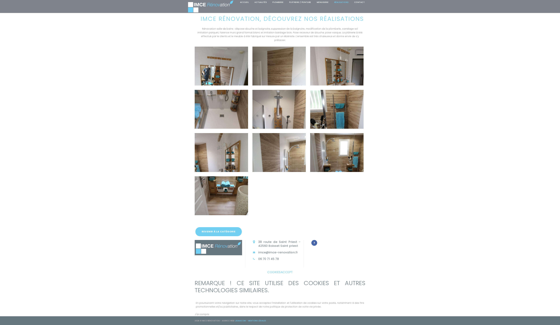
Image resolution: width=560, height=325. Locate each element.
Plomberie (278, 2)
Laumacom (240, 320)
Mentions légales (257, 320)
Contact (359, 2)
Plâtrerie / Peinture (300, 2)
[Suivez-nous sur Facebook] (314, 243)
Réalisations (341, 2)
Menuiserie (323, 2)
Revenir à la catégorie (219, 231)
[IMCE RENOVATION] (210, 6)
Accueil (244, 2)
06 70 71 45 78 (268, 259)
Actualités (260, 2)
